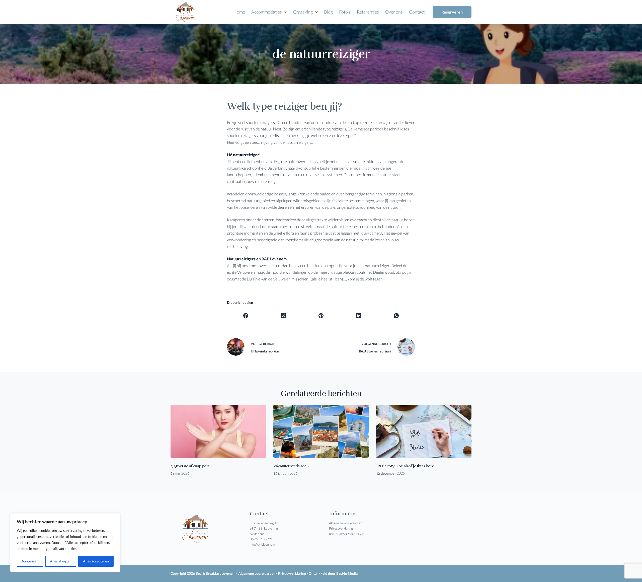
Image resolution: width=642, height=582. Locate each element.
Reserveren (452, 12)
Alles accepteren (96, 561)
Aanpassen (30, 561)
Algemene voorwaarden (345, 523)
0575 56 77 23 (261, 539)
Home (239, 12)
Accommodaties (266, 12)
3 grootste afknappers (190, 466)
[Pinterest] (321, 315)
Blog (328, 12)
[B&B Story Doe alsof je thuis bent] (423, 431)
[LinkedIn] (358, 315)
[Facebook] (246, 315)
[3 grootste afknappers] (218, 431)
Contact (417, 12)
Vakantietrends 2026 (291, 466)
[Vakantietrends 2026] (321, 431)
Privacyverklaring (341, 528)
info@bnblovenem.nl (264, 544)
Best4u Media (347, 573)
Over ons (394, 12)
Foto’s (345, 12)
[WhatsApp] (396, 315)
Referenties (368, 12)
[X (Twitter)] (283, 315)
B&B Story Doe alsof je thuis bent (405, 466)
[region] (65, 542)
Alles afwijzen (60, 561)
